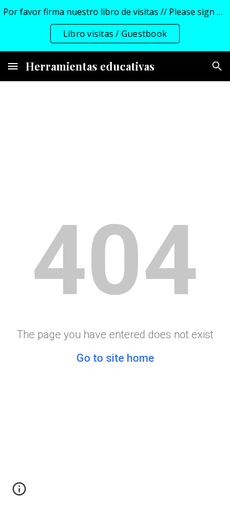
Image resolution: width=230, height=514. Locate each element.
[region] (115, 25)
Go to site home (115, 358)
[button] (13, 66)
